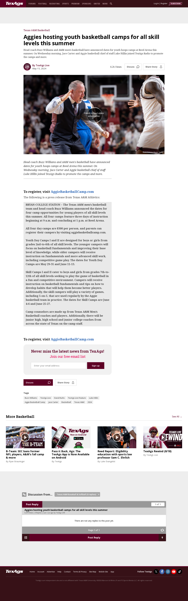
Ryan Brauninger (17, 461)
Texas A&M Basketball (37, 30)
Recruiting (54, 3)
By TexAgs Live (40, 65)
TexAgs (58, 461)
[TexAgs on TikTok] (179, 571)
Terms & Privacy (80, 571)
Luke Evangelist (108, 461)
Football (42, 3)
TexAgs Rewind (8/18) (157, 451)
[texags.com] (14, 4)
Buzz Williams (31, 398)
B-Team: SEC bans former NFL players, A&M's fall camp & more (25, 454)
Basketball (66, 402)
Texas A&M (79, 402)
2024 (90, 402)
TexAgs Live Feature (77, 398)
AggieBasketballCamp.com (72, 191)
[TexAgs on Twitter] (156, 571)
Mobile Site (103, 571)
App (112, 571)
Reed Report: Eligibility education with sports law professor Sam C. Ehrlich (115, 454)
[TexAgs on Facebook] (162, 571)
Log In (156, 3)
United (97, 3)
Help (59, 571)
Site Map (92, 571)
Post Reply (32, 504)
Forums (32, 3)
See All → (177, 416)
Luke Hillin (93, 398)
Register (164, 3)
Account (40, 571)
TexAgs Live (45, 398)
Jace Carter (53, 402)
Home (32, 571)
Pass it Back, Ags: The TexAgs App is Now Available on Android (70, 454)
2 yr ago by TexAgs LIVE (56, 513)
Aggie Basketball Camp (35, 402)
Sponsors (86, 3)
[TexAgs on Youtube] (173, 571)
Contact (67, 571)
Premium (75, 3)
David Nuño (59, 398)
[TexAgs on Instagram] (167, 571)
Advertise (51, 571)
